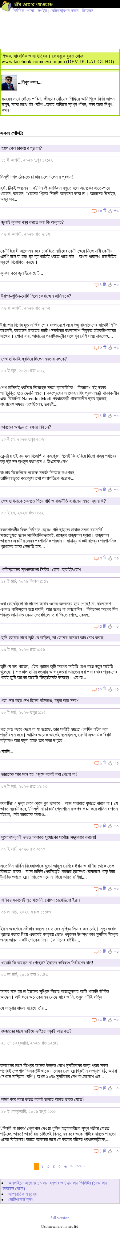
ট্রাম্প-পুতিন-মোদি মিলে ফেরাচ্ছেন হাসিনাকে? (36, 296)
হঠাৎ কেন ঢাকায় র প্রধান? (21, 148)
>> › (80, 1166)
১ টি (103, 762)
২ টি (102, 951)
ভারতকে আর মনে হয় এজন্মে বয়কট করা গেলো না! (39, 774)
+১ (116, 210)
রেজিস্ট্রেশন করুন (64, 10)
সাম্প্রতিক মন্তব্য (22, 1194)
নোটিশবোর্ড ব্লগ (20, 1199)
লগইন (42, 10)
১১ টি (102, 1019)
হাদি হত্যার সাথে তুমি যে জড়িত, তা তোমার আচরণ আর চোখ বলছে (52, 637)
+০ (116, 284)
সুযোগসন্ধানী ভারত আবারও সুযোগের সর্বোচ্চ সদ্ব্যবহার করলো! (48, 837)
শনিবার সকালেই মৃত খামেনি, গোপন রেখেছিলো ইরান (40, 900)
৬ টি (102, 888)
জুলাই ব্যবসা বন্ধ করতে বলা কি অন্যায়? (32, 222)
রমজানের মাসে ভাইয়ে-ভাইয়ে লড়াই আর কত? (36, 1031)
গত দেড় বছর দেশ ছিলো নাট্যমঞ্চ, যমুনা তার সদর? (39, 700)
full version (60, 1218)
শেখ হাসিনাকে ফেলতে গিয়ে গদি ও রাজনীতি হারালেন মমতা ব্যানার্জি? (53, 501)
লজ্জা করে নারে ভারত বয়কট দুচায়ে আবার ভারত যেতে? (42, 1099)
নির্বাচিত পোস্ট (23, 10)
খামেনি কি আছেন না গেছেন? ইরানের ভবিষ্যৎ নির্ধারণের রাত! (47, 962)
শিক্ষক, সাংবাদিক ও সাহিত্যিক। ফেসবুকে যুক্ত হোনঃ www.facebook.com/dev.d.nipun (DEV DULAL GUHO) (58, 58)
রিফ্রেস (87, 10)
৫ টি (103, 347)
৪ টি (102, 284)
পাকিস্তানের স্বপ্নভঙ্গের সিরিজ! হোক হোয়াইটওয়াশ (41, 569)
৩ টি (102, 489)
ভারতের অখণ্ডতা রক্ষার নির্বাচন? (26, 427)
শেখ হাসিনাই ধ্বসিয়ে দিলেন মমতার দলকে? (34, 358)
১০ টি (102, 210)
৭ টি (103, 557)
